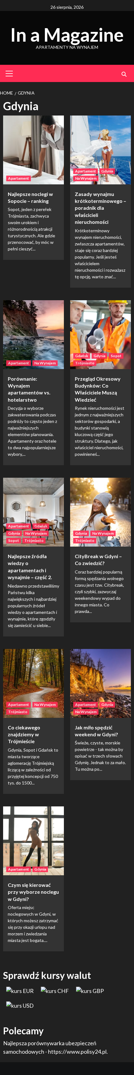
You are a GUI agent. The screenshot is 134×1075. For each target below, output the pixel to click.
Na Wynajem (86, 178)
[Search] (124, 74)
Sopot (116, 355)
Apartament (18, 178)
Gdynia (107, 171)
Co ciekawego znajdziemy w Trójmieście (24, 734)
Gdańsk (81, 355)
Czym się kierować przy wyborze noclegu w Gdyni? (33, 892)
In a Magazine (67, 34)
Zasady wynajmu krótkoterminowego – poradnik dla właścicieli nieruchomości (100, 208)
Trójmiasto (84, 363)
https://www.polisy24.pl (77, 1051)
